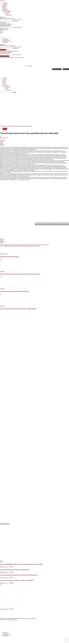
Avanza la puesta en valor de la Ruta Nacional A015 (14, 291)
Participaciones (6, 10)
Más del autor (15, 256)
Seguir (8, 524)
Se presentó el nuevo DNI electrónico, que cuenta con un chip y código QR (24, 245)
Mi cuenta (7, 12)
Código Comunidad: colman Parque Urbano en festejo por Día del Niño (20, 274)
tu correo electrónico (16, 27)
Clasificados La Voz (7, 40)
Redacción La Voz (4, 137)
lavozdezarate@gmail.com (11, 619)
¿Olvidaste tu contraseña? (5, 23)
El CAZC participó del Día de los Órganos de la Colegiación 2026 (18, 308)
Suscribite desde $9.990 (57, 69)
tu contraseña (15, 21)
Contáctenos (5, 42)
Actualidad (5, 2)
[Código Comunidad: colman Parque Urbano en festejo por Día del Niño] (8, 270)
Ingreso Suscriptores (7, 11)
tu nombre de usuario (16, 19)
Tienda (6, 13)
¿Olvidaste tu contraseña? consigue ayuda (9, 51)
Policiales (5, 6)
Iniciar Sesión (66, 69)
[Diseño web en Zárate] (3, 642)
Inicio (1, 126)
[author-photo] (3, 252)
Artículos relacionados (6, 256)
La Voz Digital (8, 14)
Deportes (5, 5)
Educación (5, 8)
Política (4, 7)
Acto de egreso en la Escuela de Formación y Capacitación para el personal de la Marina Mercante (28, 244)
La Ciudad (5, 4)
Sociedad (5, 129)
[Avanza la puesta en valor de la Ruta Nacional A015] (8, 287)
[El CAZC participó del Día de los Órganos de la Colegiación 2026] (8, 304)
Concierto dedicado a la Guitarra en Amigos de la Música (17, 580)
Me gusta (7, 523)
